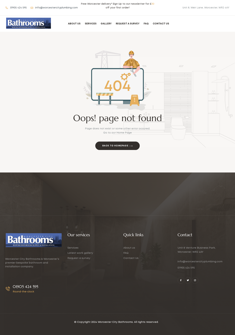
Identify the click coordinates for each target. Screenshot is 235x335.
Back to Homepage (115, 146)
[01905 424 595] (7, 288)
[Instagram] (195, 280)
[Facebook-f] (181, 280)
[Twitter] (188, 280)
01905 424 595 (25, 286)
